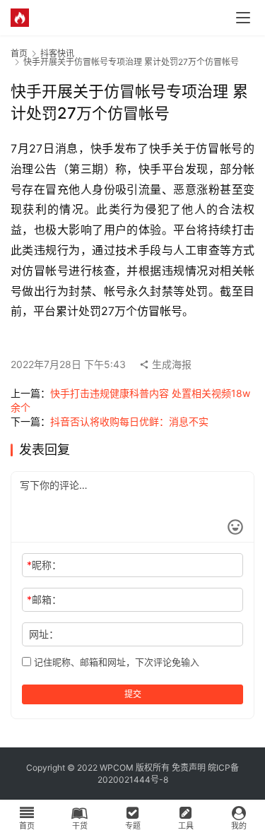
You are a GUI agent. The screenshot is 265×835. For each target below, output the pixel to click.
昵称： (44, 565)
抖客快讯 (57, 53)
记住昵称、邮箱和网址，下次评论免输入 (115, 662)
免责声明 (189, 767)
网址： (44, 634)
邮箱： (44, 599)
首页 (19, 53)
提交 (132, 694)
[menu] (243, 17)
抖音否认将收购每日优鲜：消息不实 (129, 421)
